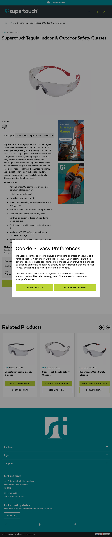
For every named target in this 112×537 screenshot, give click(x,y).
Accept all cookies (75, 287)
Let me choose (34, 287)
